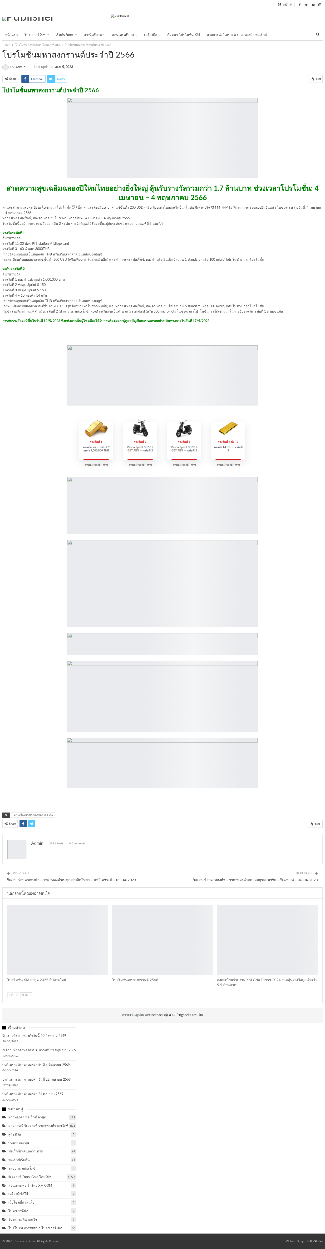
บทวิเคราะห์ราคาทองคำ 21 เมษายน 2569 (32, 1094)
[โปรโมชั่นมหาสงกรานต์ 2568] (162, 940)
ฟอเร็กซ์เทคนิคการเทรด (25, 1151)
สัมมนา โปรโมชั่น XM (183, 35)
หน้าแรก (11, 35)
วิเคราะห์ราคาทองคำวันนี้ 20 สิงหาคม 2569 (34, 1036)
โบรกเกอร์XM (18, 1211)
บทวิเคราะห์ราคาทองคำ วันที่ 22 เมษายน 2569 (36, 1079)
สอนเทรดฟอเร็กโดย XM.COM (30, 1185)
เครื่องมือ (150, 35)
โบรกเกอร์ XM (35, 35)
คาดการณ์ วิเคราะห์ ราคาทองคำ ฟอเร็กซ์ (237, 35)
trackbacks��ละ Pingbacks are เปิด (176, 1015)
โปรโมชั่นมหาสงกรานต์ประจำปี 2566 (33, 815)
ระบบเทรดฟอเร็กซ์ (21, 1168)
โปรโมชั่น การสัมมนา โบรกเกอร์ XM (9, 905)
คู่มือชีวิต (14, 1134)
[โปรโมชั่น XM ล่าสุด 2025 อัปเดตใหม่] (57, 940)
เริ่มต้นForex (65, 35)
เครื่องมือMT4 (18, 1194)
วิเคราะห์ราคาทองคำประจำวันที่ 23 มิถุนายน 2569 (39, 1050)
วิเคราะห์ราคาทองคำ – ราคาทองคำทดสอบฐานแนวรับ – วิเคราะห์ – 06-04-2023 (255, 880)
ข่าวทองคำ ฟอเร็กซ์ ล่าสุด (27, 1117)
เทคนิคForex (93, 35)
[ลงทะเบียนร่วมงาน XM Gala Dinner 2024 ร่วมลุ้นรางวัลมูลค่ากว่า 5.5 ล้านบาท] (267, 940)
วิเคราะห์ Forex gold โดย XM (29, 1177)
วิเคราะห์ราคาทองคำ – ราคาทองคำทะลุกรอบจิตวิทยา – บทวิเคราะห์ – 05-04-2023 (71, 880)
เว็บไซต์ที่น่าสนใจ (21, 1202)
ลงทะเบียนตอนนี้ (162, 334)
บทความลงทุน (18, 1143)
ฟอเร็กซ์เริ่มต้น (19, 1160)
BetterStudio (315, 1241)
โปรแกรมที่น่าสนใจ (22, 1219)
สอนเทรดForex (123, 35)
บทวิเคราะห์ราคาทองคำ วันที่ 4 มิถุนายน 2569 (36, 1065)
